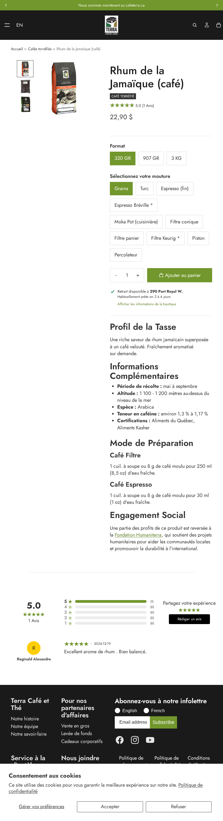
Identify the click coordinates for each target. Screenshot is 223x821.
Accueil (17, 49)
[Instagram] (135, 740)
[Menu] (5, 25)
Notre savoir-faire (29, 734)
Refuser (178, 806)
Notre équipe (24, 726)
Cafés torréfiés (40, 49)
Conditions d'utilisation (198, 761)
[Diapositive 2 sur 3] (25, 86)
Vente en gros (75, 725)
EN (19, 25)
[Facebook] (120, 740)
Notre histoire (25, 718)
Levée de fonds (76, 733)
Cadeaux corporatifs (82, 741)
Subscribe (163, 722)
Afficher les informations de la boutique (146, 304)
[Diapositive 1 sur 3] (25, 68)
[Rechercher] (195, 25)
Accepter (110, 806)
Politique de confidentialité (166, 761)
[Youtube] (150, 740)
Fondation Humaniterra (138, 534)
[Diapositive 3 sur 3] (25, 104)
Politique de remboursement (131, 761)
